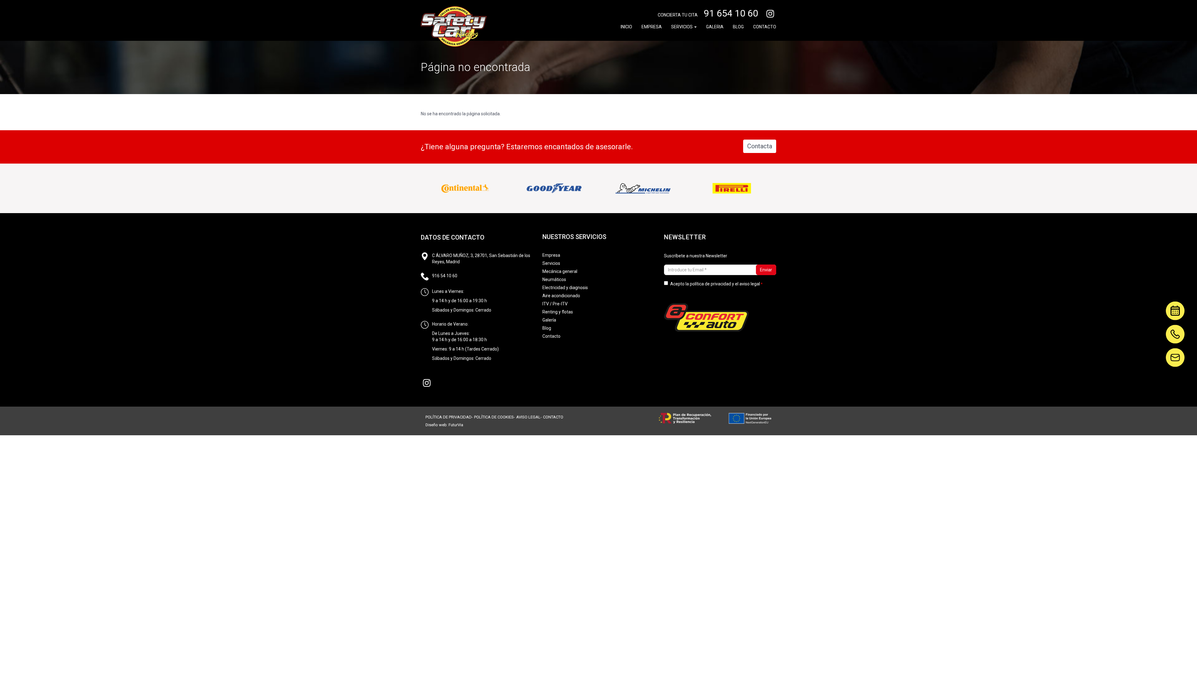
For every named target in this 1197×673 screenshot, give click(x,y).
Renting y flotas (557, 311)
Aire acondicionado (561, 295)
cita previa (1172, 309)
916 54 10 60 (444, 275)
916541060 (1175, 329)
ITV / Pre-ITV (555, 303)
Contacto (764, 26)
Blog (738, 26)
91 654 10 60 (731, 13)
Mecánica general (559, 271)
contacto (553, 417)
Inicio (626, 26)
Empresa (652, 26)
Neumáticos (554, 279)
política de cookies (494, 417)
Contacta (759, 146)
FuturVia (456, 424)
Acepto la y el (715, 283)
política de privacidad (710, 283)
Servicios (682, 26)
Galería (549, 319)
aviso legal (749, 283)
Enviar (766, 269)
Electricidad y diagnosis (565, 287)
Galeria (714, 26)
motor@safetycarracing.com (1175, 352)
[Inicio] (454, 26)
